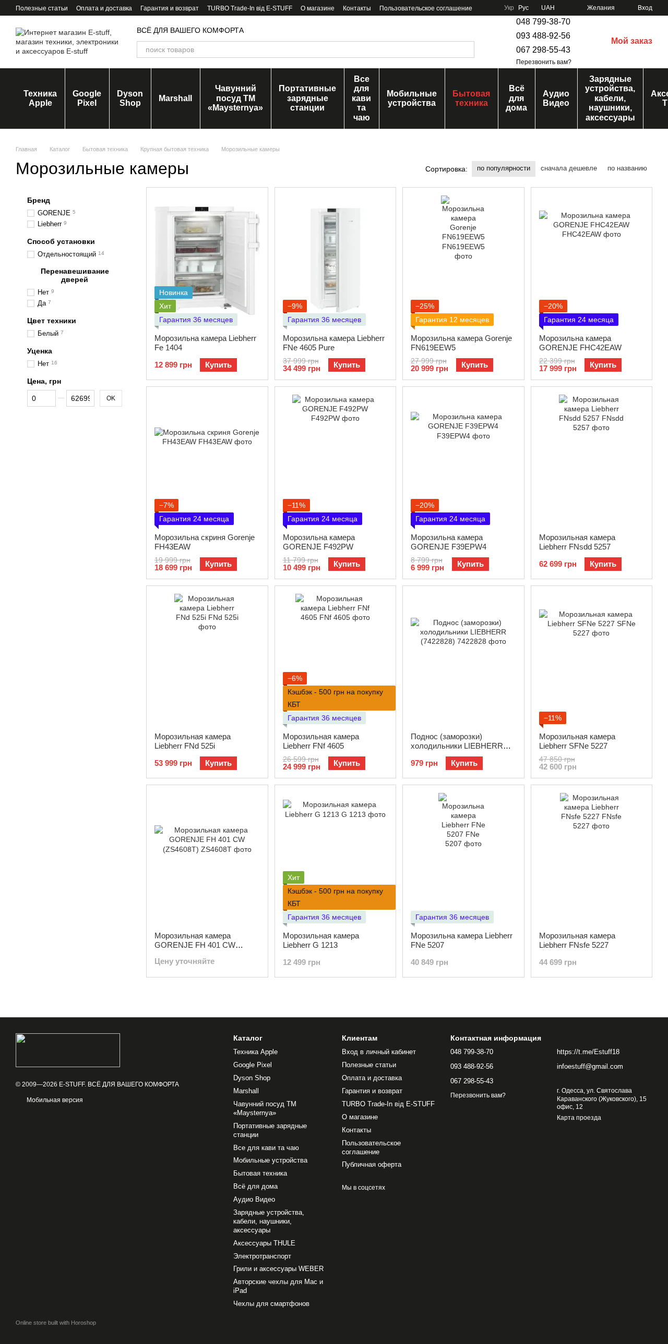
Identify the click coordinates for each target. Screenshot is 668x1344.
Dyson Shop (130, 98)
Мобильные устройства (412, 98)
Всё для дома (516, 98)
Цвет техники (51, 320)
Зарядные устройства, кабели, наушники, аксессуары (610, 98)
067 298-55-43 (543, 49)
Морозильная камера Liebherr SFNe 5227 (577, 741)
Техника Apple (40, 98)
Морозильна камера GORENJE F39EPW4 (448, 542)
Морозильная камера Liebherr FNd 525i (192, 741)
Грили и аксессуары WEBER (278, 1269)
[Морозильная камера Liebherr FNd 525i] (207, 659)
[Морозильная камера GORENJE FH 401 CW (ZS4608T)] (207, 858)
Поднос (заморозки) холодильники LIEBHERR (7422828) (457, 746)
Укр (509, 8)
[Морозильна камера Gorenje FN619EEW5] (463, 261)
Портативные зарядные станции (307, 98)
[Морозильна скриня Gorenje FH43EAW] (207, 460)
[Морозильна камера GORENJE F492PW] (335, 460)
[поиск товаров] (466, 49)
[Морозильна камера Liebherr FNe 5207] (463, 858)
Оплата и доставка (104, 8)
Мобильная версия (54, 1100)
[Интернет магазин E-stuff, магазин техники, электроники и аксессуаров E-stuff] (68, 1050)
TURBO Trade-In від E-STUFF (249, 8)
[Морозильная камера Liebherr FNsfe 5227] (592, 858)
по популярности (503, 168)
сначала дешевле (569, 168)
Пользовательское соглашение (425, 8)
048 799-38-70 (543, 21)
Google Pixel (87, 98)
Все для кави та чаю (361, 98)
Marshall (175, 98)
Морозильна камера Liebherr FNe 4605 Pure (334, 343)
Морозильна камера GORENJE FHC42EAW (580, 343)
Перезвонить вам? (543, 62)
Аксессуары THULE (264, 1243)
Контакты (357, 8)
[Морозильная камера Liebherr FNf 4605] (335, 659)
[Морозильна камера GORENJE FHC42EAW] (592, 261)
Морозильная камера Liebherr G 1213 (321, 940)
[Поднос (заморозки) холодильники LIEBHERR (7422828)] (463, 659)
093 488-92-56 (543, 35)
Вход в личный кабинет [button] (379, 1052)
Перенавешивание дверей (75, 275)
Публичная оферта (371, 1164)
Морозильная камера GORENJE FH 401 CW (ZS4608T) (194, 945)
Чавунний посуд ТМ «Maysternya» (235, 98)
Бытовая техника (471, 98)
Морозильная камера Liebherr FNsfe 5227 (577, 940)
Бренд (38, 200)
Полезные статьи (42, 8)
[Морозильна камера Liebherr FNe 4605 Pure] (335, 261)
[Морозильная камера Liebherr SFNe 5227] (592, 659)
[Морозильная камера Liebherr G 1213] (335, 858)
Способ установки (61, 241)
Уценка (39, 351)
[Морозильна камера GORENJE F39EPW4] (463, 460)
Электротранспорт (262, 1256)
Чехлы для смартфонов (271, 1304)
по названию (627, 168)
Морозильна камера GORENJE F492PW (319, 542)
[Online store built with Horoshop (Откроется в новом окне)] (56, 1331)
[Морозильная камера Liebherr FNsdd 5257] (592, 460)
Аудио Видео (556, 98)
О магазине (318, 8)
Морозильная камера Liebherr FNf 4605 (321, 741)
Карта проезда (579, 1117)
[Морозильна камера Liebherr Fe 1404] (207, 261)
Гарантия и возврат (169, 8)
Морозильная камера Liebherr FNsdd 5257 (577, 542)
